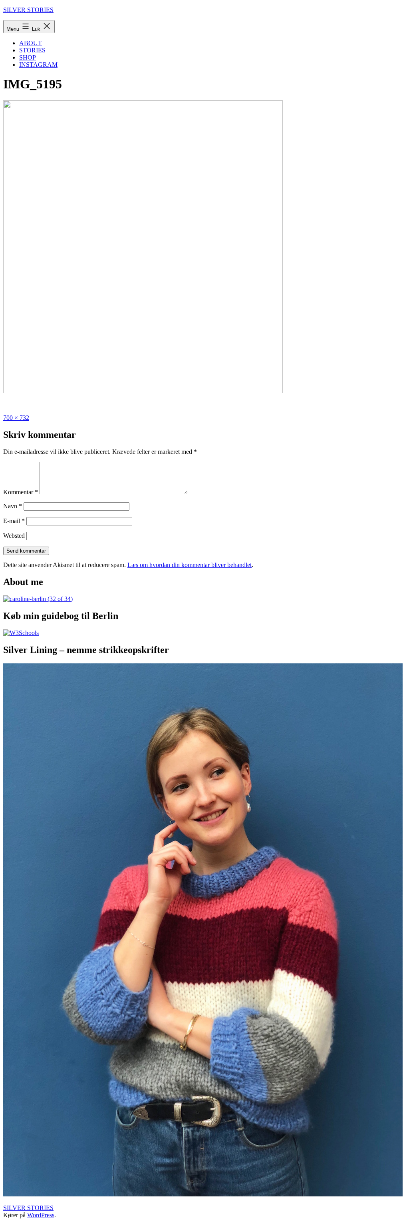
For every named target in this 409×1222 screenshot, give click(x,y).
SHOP (27, 57)
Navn (12, 506)
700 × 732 (16, 417)
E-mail (14, 520)
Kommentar (20, 492)
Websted (14, 535)
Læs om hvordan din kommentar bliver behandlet (189, 564)
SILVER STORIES (28, 9)
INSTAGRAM (38, 64)
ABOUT (30, 43)
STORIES (32, 50)
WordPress (40, 1215)
